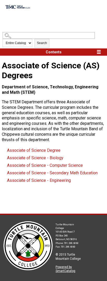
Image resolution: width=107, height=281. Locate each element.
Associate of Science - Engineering (39, 180)
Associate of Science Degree (34, 150)
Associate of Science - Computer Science (45, 165)
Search (42, 43)
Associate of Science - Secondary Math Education (52, 172)
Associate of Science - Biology (35, 157)
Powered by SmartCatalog (65, 269)
